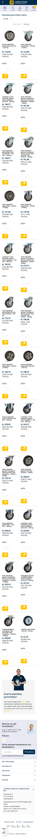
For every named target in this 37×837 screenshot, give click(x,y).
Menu (5, 10)
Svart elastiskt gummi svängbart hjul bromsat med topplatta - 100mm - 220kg (27, 100)
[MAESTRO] (24, 826)
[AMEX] (19, 826)
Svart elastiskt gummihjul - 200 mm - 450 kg (8, 524)
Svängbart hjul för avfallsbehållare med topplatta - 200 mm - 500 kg (27, 578)
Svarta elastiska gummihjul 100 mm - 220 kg (9, 45)
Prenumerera (29, 752)
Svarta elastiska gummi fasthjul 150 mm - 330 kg (9, 418)
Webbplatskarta (28, 822)
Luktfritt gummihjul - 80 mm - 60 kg (28, 630)
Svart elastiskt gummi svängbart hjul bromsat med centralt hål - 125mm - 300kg (27, 314)
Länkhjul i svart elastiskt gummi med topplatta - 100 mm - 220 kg (8, 99)
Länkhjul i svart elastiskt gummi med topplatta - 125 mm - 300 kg (9, 259)
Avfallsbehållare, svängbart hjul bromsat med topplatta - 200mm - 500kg (9, 632)
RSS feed (19, 822)
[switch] (4, 833)
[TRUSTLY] (29, 826)
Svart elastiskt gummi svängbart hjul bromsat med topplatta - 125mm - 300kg (28, 260)
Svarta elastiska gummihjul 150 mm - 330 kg (27, 366)
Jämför (4, 63)
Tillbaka (2, 2)
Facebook (4, 740)
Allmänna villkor (10, 822)
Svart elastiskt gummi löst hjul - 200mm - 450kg (27, 470)
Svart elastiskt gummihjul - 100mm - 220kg (28, 45)
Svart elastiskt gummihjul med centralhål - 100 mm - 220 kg (8, 153)
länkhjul (23, 702)
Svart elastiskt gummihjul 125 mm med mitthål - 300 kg (9, 313)
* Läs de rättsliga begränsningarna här (12, 755)
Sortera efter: (17, 24)
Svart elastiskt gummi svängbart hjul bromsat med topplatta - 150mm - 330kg (9, 472)
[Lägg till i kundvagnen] (5, 76)
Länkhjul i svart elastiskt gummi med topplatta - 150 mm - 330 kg (28, 419)
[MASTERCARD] (14, 826)
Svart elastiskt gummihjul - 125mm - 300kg (9, 206)
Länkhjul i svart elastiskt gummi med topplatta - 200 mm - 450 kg (27, 525)
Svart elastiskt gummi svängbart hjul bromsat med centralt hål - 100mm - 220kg (27, 154)
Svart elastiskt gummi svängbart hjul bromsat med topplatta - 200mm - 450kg (9, 579)
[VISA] (9, 826)
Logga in (20, 10)
